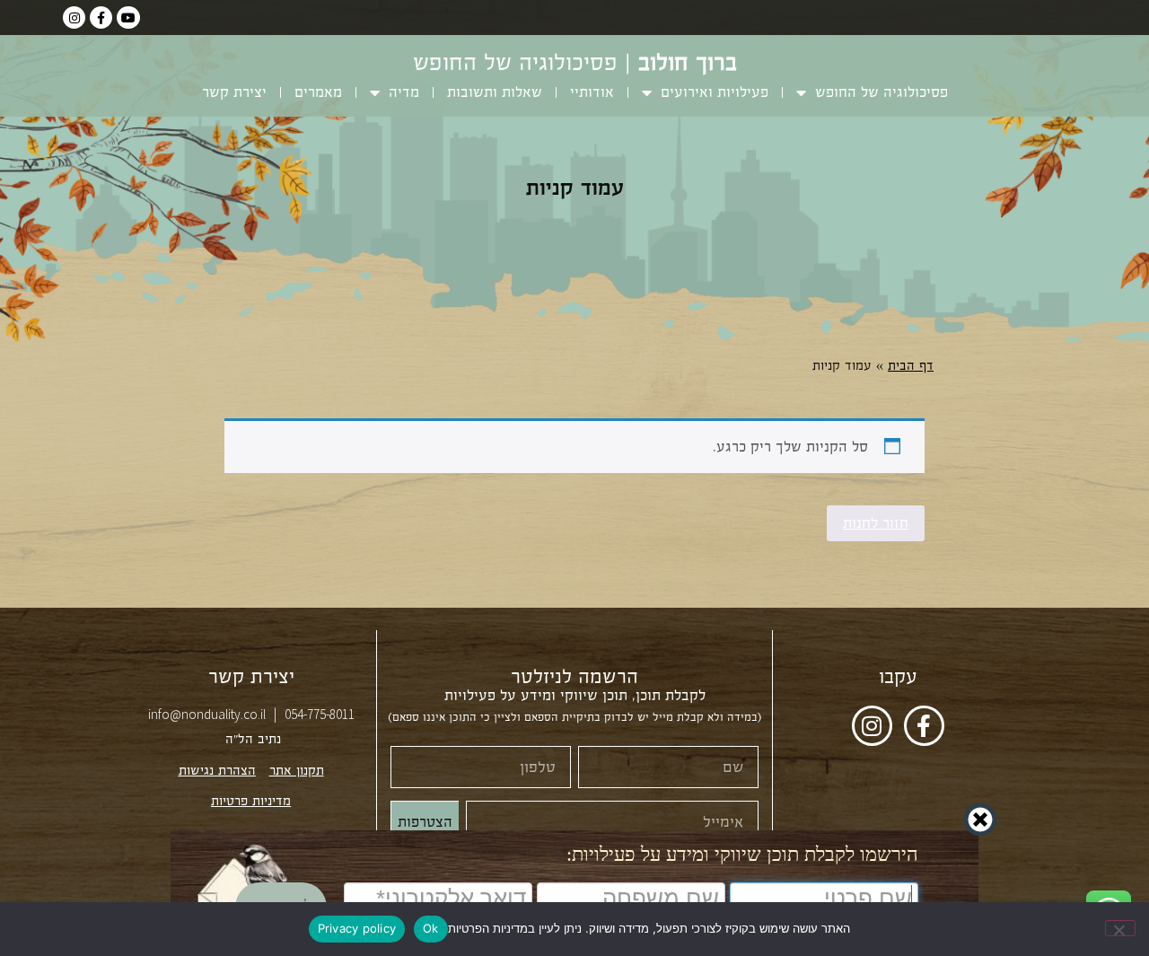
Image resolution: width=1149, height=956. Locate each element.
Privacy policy (357, 928)
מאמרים (318, 92)
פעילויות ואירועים (714, 92)
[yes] (1120, 928)
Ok (431, 928)
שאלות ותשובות (494, 92)
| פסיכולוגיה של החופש (575, 62)
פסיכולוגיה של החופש (881, 92)
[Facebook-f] (101, 17)
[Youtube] (128, 17)
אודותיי (592, 92)
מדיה (404, 92)
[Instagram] (74, 17)
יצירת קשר (234, 92)
